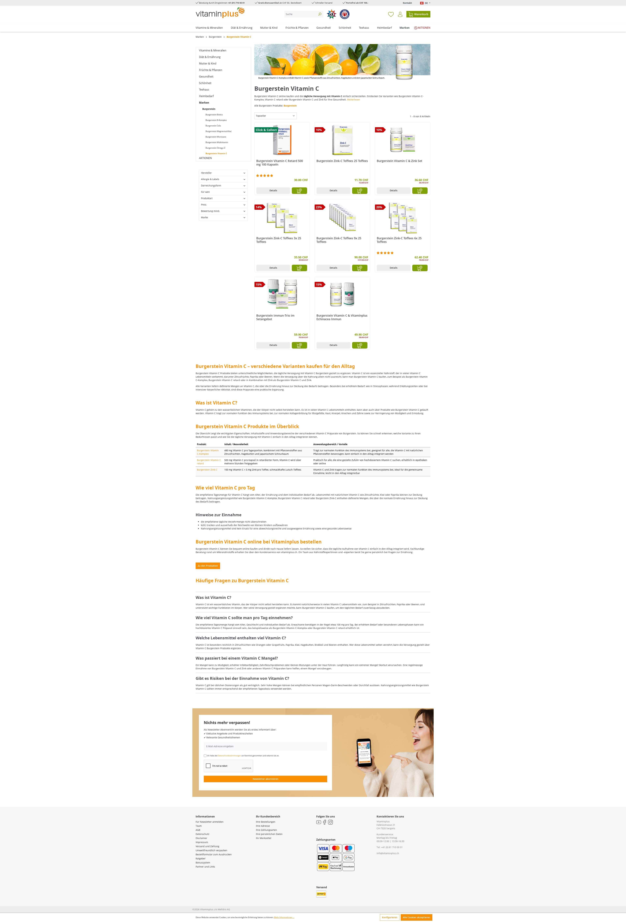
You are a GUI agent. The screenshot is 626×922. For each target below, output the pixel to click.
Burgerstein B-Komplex (216, 120)
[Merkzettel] (391, 14)
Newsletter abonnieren (265, 778)
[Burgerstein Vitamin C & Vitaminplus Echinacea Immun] (342, 295)
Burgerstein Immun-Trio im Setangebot (275, 317)
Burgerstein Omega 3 (215, 147)
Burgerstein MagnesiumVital (218, 131)
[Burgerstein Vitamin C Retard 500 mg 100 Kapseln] (282, 140)
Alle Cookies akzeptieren (416, 917)
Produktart (207, 198)
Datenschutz (202, 834)
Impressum (202, 842)
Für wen (205, 191)
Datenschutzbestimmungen (229, 755)
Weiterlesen (353, 99)
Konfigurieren (389, 917)
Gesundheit (206, 76)
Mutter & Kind (207, 63)
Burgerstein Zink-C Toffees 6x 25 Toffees (399, 240)
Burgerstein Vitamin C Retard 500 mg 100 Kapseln (279, 162)
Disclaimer (201, 838)
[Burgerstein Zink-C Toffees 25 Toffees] (342, 140)
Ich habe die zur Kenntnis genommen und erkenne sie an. (243, 755)
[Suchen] (319, 14)
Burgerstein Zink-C (207, 469)
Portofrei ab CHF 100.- (357, 2)
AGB (198, 829)
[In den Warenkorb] (299, 190)
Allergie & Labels (210, 179)
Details (273, 190)
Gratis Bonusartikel (268, 2)
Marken (204, 102)
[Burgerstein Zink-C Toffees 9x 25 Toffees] (342, 217)
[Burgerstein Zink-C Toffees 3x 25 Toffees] (282, 217)
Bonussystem (203, 862)
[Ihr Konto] (400, 14)
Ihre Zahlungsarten (266, 829)
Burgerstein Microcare (216, 136)
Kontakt (407, 2)
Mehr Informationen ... (284, 917)
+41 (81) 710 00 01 (236, 2)
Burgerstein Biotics (214, 114)
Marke (204, 217)
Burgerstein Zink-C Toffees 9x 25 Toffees (338, 240)
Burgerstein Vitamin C (216, 153)
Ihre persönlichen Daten (269, 834)
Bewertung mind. (210, 211)
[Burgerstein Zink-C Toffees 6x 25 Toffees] (402, 217)
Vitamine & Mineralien (212, 50)
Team (199, 825)
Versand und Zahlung (207, 846)
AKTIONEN (205, 158)
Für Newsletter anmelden (210, 821)
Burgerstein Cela (213, 125)
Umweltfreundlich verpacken (211, 850)
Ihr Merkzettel (263, 838)
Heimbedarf (206, 96)
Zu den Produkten (208, 565)
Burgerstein (208, 108)
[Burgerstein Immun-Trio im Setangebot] (282, 295)
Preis (203, 204)
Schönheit (205, 83)
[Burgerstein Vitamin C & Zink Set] (402, 140)
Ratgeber (201, 858)
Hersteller (206, 172)
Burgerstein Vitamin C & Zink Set (399, 161)
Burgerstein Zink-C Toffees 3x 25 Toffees (278, 240)
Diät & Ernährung (210, 57)
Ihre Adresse (263, 825)
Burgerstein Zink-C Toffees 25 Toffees (342, 161)
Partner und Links (205, 866)
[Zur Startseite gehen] (220, 12)
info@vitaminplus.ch (388, 853)
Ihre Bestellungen (265, 821)
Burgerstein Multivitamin (217, 142)
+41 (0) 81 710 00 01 (392, 847)
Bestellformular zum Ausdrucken (214, 854)
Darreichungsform (211, 185)
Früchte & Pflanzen (210, 70)
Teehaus (204, 89)
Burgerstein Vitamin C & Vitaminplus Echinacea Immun (341, 317)
